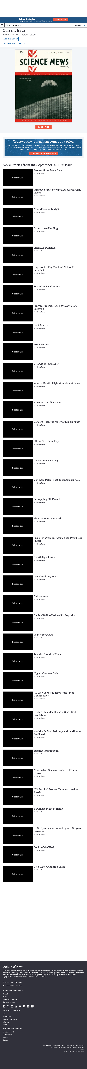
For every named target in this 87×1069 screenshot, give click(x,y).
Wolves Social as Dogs (46, 461)
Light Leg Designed (45, 248)
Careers (5, 1040)
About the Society (8, 1032)
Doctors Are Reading (46, 228)
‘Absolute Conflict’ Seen (47, 403)
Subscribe (43, 127)
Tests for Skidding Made (48, 654)
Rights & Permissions (10, 1019)
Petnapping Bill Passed (47, 499)
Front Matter (41, 345)
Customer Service (9, 1002)
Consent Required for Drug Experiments (57, 422)
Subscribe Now (60, 19)
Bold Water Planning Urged (49, 867)
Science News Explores (12, 982)
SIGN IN (78, 25)
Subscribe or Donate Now (43, 153)
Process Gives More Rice (48, 170)
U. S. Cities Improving (46, 364)
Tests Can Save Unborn (47, 287)
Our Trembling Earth (46, 577)
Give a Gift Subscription (10, 999)
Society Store (7, 1035)
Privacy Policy (80, 1051)
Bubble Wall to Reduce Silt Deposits (54, 615)
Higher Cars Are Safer (46, 673)
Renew (5, 997)
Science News (40, 173)
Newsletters (7, 1016)
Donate (5, 1037)
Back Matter (41, 325)
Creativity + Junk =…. (46, 557)
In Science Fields (43, 635)
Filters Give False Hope (47, 441)
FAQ (4, 1014)
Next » (22, 43)
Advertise (6, 1022)
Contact (5, 1025)
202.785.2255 (80, 1049)
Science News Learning (12, 985)
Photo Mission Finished (47, 519)
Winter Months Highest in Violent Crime (57, 383)
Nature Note (41, 596)
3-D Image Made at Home (48, 809)
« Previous (9, 43)
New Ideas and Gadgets (47, 209)
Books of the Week (44, 847)
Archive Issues (11, 39)
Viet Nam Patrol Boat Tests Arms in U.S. (57, 480)
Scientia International (46, 751)
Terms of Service (69, 1051)
